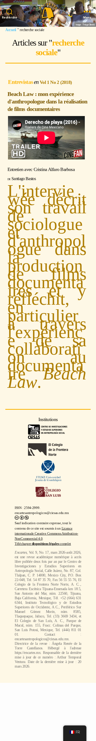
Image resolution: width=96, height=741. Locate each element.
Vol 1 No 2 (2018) (56, 82)
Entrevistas (21, 82)
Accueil (10, 30)
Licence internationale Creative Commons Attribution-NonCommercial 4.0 (46, 534)
